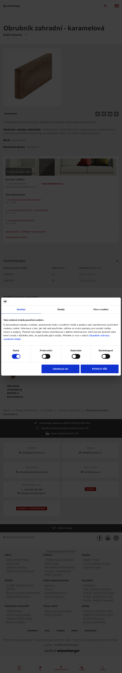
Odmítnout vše (60, 369)
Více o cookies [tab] (100, 309)
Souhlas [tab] (21, 309)
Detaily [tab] (61, 309)
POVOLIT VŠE (99, 369)
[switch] (46, 356)
